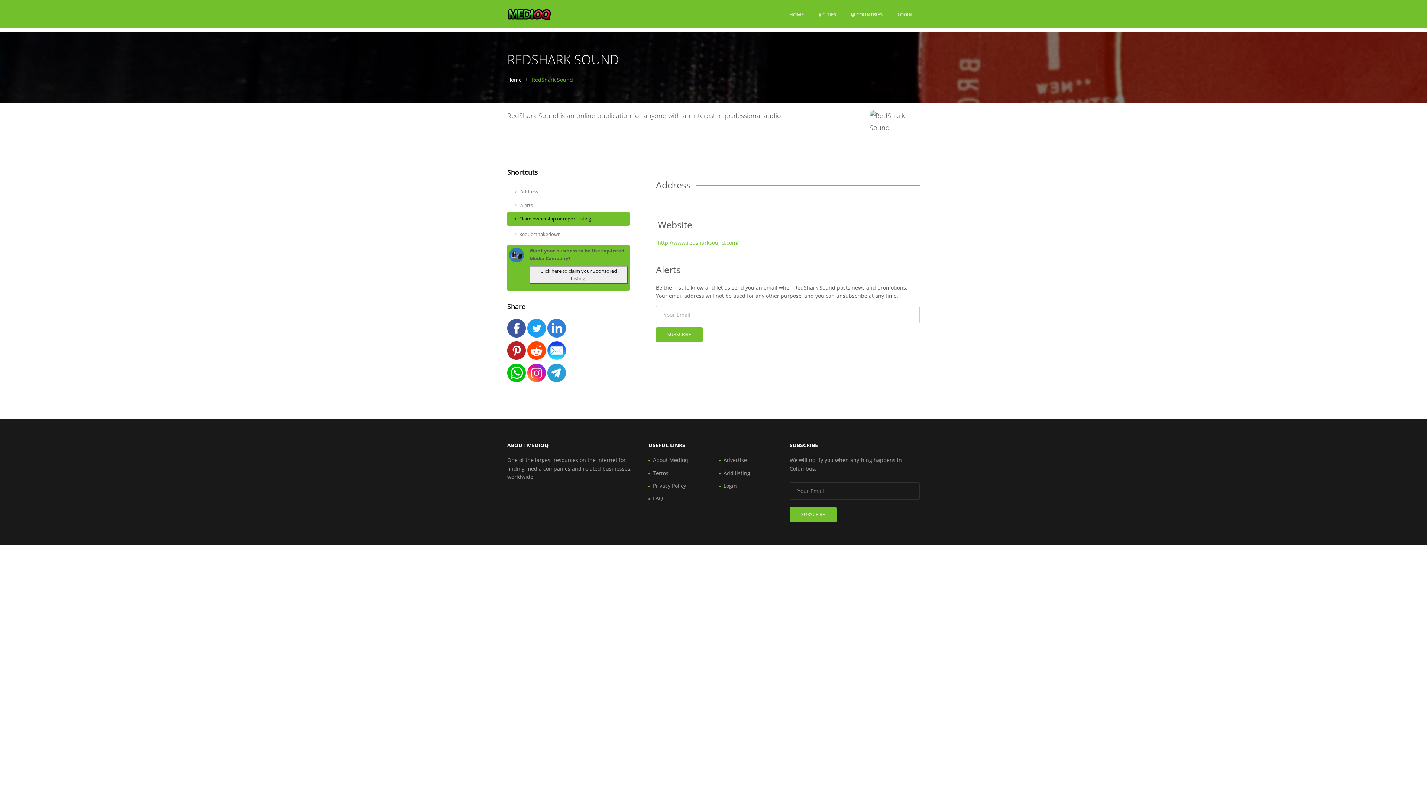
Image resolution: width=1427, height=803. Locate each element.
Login (904, 14)
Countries (869, 14)
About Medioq (670, 460)
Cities (828, 14)
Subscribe (679, 334)
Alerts (526, 205)
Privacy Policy (669, 485)
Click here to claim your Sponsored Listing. (578, 275)
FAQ (658, 498)
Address (528, 191)
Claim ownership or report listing (555, 218)
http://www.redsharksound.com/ (698, 242)
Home (796, 14)
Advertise (735, 460)
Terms (661, 473)
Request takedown (540, 234)
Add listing (737, 473)
